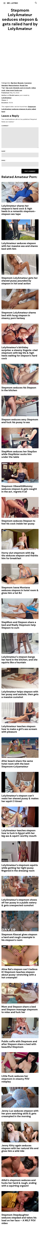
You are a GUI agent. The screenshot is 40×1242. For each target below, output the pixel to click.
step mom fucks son (14, 90)
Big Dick (14, 83)
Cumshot (28, 83)
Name (3, 151)
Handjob (4, 85)
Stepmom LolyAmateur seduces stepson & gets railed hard (18, 109)
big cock (9, 88)
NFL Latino (12, 3)
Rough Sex (24, 85)
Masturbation (14, 85)
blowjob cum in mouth (22, 88)
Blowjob (21, 83)
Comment (5, 126)
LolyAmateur (6, 98)
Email (3, 160)
